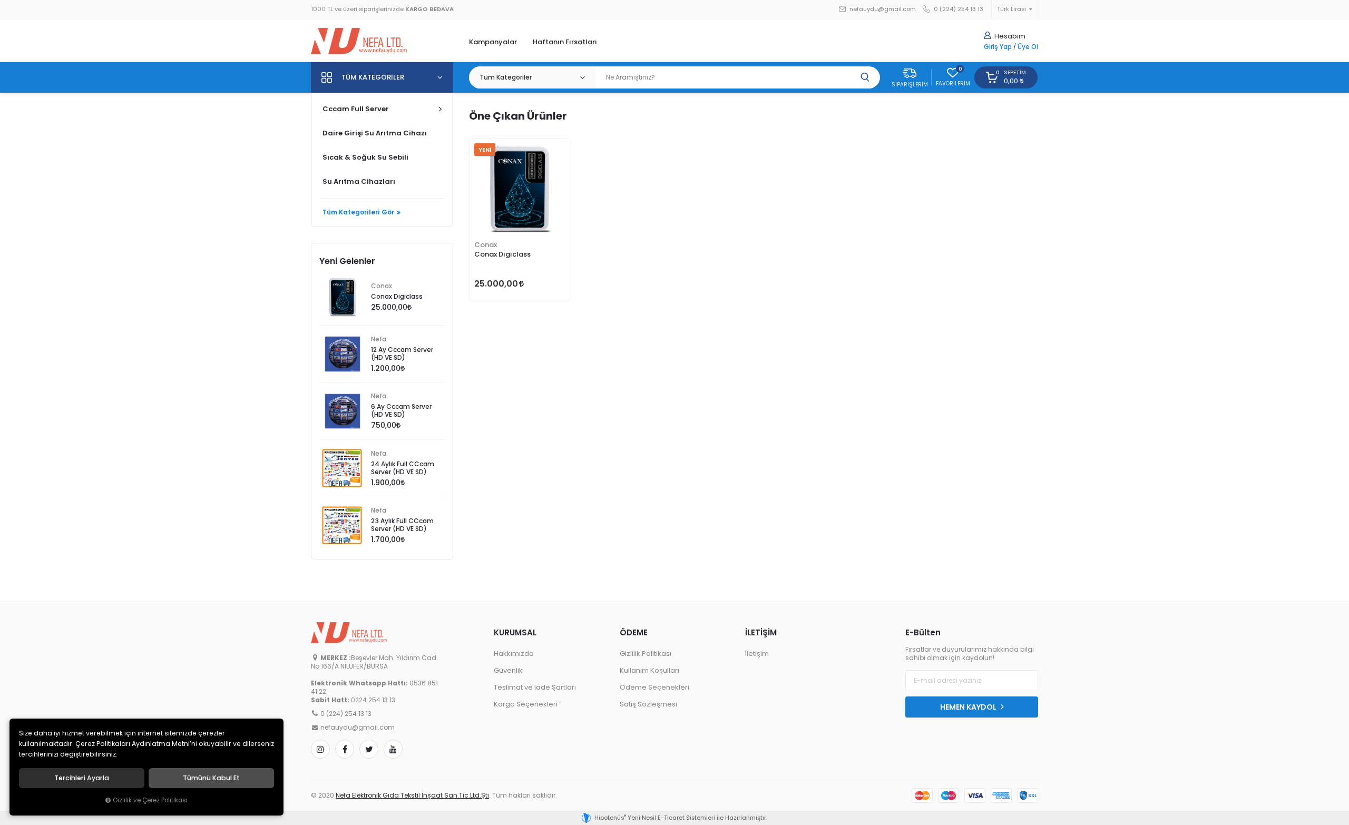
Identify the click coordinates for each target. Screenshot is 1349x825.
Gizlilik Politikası (645, 653)
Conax (485, 244)
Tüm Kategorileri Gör (358, 212)
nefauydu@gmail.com (882, 9)
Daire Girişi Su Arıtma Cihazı (374, 133)
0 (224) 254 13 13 (957, 9)
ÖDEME (634, 632)
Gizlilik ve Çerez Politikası (150, 800)
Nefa (378, 339)
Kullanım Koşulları (649, 670)
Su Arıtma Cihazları (358, 181)
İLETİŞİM (761, 632)
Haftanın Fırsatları (565, 41)
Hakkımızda (514, 653)
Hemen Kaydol (969, 707)
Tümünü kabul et (211, 778)
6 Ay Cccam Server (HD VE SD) (401, 411)
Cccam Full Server (355, 108)
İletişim (757, 653)
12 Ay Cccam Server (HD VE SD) (402, 354)
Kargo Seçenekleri (526, 704)
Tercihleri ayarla (81, 778)
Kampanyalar (493, 41)
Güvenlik (508, 670)
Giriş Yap (998, 47)
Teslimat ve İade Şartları (535, 687)
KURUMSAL (515, 632)
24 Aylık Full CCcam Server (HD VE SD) (402, 468)
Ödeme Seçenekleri (654, 687)
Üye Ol (1028, 47)
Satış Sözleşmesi (648, 704)
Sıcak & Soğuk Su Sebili (365, 157)
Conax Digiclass (502, 254)
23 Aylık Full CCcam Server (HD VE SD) (402, 525)
